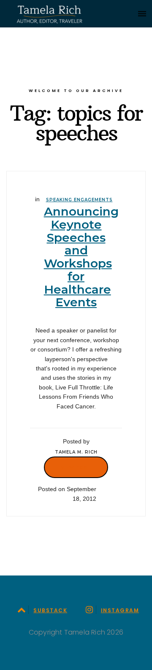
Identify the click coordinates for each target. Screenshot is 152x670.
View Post (76, 467)
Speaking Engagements (79, 200)
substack (50, 610)
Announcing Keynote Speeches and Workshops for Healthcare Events (81, 257)
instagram (120, 610)
